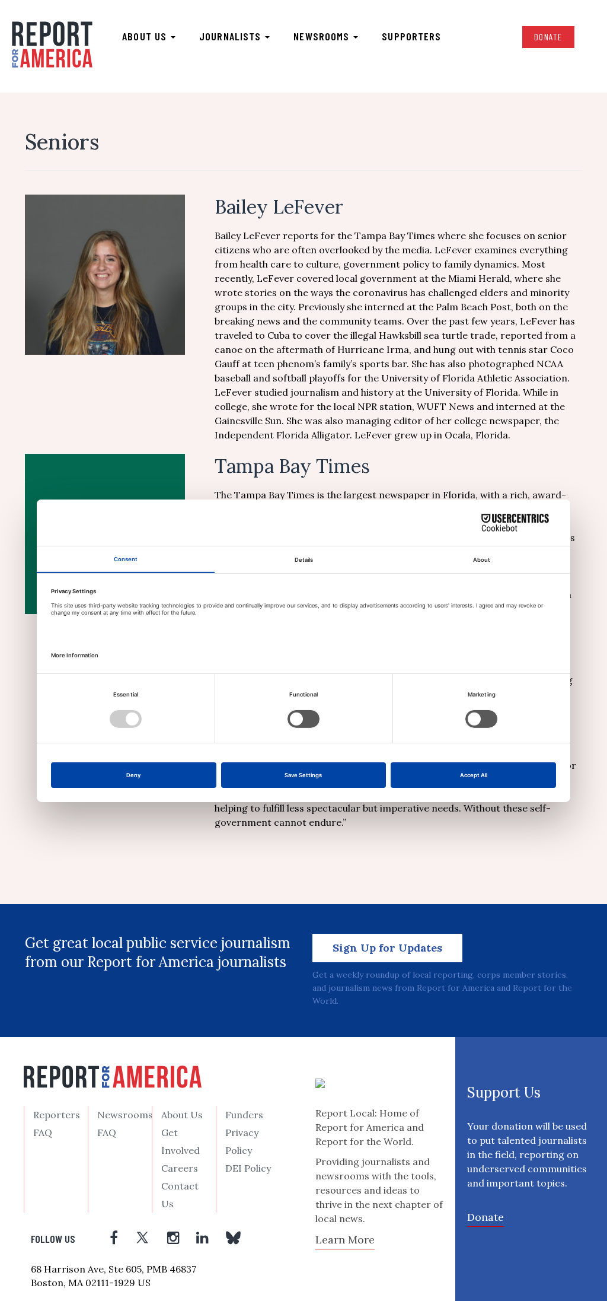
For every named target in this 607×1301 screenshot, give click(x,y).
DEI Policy (248, 1168)
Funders (244, 1115)
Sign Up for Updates (387, 948)
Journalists (231, 36)
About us (146, 36)
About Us (182, 1115)
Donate (548, 36)
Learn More (345, 1239)
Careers (179, 1168)
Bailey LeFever (279, 207)
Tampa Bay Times (292, 466)
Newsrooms (322, 36)
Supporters (411, 36)
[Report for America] (52, 45)
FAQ (42, 1132)
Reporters (56, 1115)
